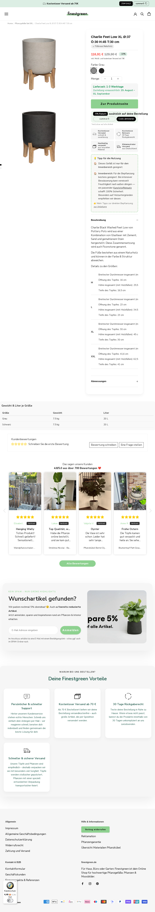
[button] (5, 510)
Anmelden (70, 630)
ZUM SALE (126, 3)
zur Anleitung (100, 206)
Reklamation (88, 836)
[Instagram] (90, 884)
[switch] (10, 900)
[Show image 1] (1, 165)
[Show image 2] (1, 168)
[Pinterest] (97, 884)
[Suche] (142, 13)
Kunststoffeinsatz (122, 187)
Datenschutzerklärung (18, 839)
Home (10, 23)
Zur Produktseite (114, 103)
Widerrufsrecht (14, 845)
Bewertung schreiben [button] (103, 445)
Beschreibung (98, 220)
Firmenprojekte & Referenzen (22, 880)
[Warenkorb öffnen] (149, 14)
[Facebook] (82, 884)
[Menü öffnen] (6, 13)
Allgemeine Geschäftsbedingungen (25, 834)
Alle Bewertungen (77, 563)
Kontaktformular (15, 869)
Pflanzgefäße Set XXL (24, 23)
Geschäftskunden (15, 874)
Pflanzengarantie (91, 842)
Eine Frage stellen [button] (131, 445)
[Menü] (15, 882)
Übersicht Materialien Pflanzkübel (101, 847)
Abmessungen (98, 381)
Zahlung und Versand (17, 851)
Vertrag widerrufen (95, 829)
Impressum (11, 828)
